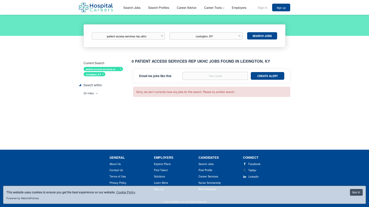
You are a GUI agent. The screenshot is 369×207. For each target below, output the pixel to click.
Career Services (208, 176)
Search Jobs (262, 36)
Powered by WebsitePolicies (22, 198)
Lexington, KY (93, 74)
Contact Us (116, 170)
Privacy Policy (118, 183)
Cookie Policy (125, 192)
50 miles (89, 93)
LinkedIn (253, 176)
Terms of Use (118, 176)
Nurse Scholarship (210, 183)
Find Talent (161, 170)
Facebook (254, 164)
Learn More (161, 183)
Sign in (262, 7)
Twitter (252, 170)
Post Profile (205, 170)
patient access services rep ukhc (104, 69)
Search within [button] (92, 85)
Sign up (281, 8)
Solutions (159, 176)
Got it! (356, 192)
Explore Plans (162, 164)
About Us (115, 164)
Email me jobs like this (155, 76)
